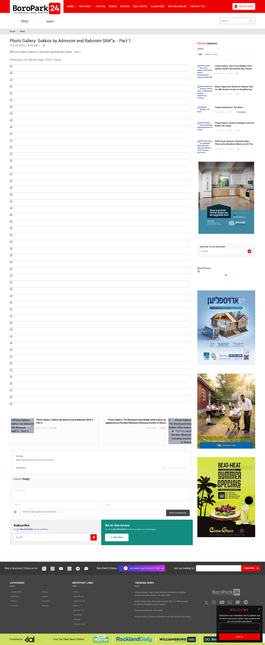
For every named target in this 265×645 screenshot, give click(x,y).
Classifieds (157, 6)
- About (75, 605)
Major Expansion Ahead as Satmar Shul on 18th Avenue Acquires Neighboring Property (234, 89)
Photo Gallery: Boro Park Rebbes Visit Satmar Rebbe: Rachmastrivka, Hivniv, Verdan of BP (233, 69)
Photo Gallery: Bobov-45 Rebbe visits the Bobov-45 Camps (163, 616)
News (70, 6)
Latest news (211, 54)
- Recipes (45, 605)
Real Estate (140, 6)
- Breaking (14, 596)
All (200, 54)
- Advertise (77, 615)
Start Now (117, 537)
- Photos (44, 592)
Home (12, 31)
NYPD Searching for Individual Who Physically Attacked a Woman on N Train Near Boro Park (234, 144)
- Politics (13, 601)
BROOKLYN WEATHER (55, 20)
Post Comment (177, 513)
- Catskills (14, 605)
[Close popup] (259, 609)
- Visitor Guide (78, 601)
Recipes (124, 6)
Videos (113, 6)
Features (85, 6)
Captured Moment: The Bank (229, 107)
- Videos (44, 596)
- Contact (76, 619)
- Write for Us (78, 610)
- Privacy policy (78, 624)
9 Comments (241, 112)
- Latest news (16, 592)
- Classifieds (77, 596)
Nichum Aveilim (177, 6)
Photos (100, 6)
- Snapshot (45, 601)
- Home (75, 592)
